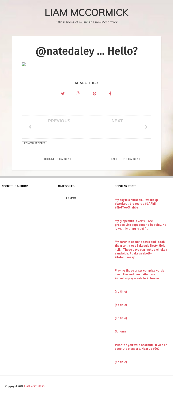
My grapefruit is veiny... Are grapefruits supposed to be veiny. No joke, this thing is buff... (140, 224)
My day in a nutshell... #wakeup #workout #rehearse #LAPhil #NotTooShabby (136, 203)
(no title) (121, 291)
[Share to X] (62, 94)
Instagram (71, 197)
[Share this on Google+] (78, 94)
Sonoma (120, 331)
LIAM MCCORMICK (86, 12)
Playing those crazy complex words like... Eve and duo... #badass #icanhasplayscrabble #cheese (139, 274)
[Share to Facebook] (110, 94)
